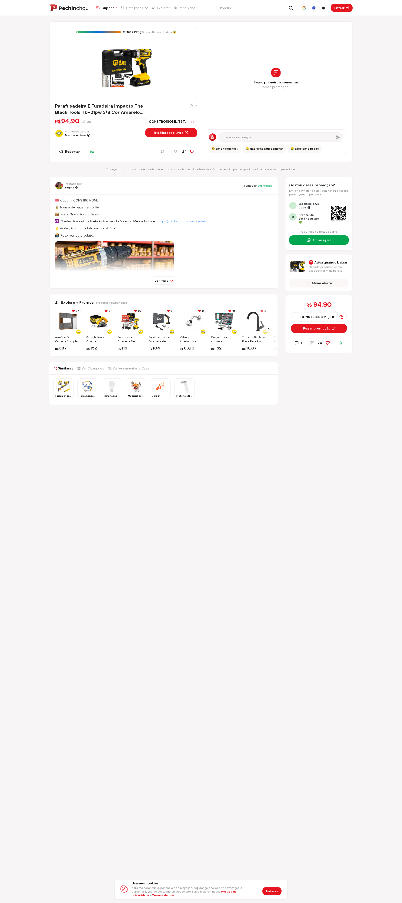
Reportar (72, 151)
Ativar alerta (322, 283)
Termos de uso (163, 895)
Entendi (272, 891)
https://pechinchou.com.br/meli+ (182, 221)
